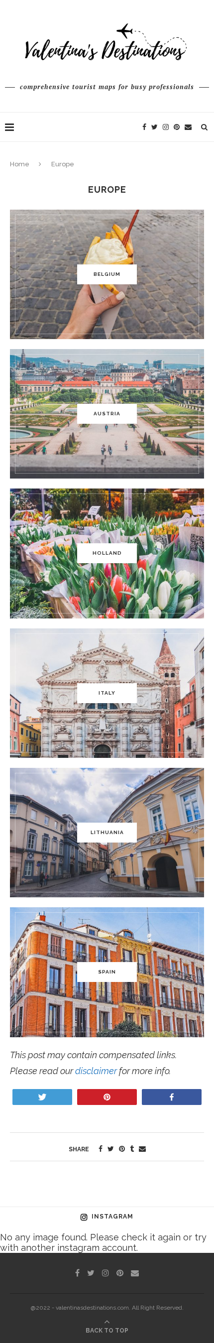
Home (19, 164)
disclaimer (96, 1071)
